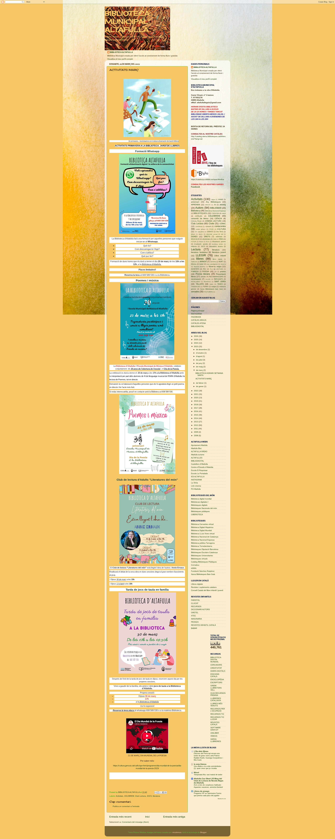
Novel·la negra (215, 267)
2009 (196, 432)
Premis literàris (203, 274)
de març (199, 370)
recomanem (196, 279)
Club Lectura (140, 796)
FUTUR (193, 241)
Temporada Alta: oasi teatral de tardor (208, 775)
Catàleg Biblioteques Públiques (204, 562)
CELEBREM (129, 796)
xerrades (195, 291)
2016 (196, 411)
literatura (156, 796)
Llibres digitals (197, 584)
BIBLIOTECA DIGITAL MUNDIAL (215, 659)
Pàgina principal (197, 311)
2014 (196, 418)
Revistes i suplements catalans (204, 587)
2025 (196, 340)
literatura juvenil (219, 252)
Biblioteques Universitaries (202, 556)
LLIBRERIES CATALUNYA (215, 699)
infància (194, 246)
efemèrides (206, 239)
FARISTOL (195, 600)
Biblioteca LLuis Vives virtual (202, 534)
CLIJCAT (194, 603)
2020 (196, 398)
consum (208, 226)
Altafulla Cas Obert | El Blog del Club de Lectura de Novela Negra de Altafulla (208, 781)
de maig (199, 367)
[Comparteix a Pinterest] (165, 792)
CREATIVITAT (216, 668)
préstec (203, 277)
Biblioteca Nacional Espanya (215, 211)
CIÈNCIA (218, 219)
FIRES (221, 239)
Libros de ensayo (201, 791)
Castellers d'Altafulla (199, 464)
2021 (196, 394)
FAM (214, 239)
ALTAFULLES (196, 458)
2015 (196, 415)
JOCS (149, 796)
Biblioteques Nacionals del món (204, 508)
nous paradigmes (212, 264)
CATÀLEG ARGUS (198, 320)
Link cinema (196, 486)
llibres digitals (217, 259)
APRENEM (195, 205)
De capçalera (199, 231)
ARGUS (207, 205)
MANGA (203, 262)
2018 (196, 405)
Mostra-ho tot (222, 798)
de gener (200, 386)
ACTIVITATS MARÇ (204, 379)
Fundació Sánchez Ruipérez (202, 571)
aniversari (195, 202)
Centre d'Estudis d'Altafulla (202, 467)
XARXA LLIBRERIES (215, 740)
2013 (196, 422)
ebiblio (193, 568)
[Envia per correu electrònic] (155, 792)
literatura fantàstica (199, 252)
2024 (196, 343)
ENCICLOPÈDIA (217, 680)
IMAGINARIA (196, 619)
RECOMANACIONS (216, 277)
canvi (224, 213)
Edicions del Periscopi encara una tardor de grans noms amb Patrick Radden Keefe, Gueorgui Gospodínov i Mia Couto (208, 756)
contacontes (220, 226)
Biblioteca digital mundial (201, 499)
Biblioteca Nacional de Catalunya (204, 537)
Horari (201, 241)
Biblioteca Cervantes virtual (202, 524)
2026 (196, 336)
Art (215, 205)
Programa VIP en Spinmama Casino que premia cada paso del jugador (207, 794)
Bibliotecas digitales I (199, 502)
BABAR (194, 628)
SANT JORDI (220, 282)
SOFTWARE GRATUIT (215, 729)
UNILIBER (214, 733)
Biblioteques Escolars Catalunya (204, 552)
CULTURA (221, 229)
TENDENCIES (195, 286)
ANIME (220, 199)
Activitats (119, 796)
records (207, 279)
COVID (211, 229)
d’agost (199, 356)
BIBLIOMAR (216, 208)
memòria (213, 261)
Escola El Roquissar (199, 470)
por (215, 271)
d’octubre (200, 353)
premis (223, 271)
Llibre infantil (220, 256)
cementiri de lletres (199, 219)
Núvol (196, 772)
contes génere (200, 229)
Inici (147, 816)
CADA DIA (215, 213)
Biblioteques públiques (200, 511)
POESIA (205, 271)
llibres (200, 258)
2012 (196, 425)
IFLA (207, 241)
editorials (219, 237)
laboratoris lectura (216, 246)
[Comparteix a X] (160, 792)
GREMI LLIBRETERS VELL (216, 688)
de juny (199, 363)
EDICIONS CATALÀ (214, 675)
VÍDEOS (213, 736)
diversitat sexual (211, 234)
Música (193, 264)
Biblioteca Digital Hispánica (202, 527)
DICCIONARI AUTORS (200, 609)
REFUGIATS (218, 279)
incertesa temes (217, 244)
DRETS (207, 237)
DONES (194, 237)
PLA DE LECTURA (216, 269)
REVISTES (207, 281)
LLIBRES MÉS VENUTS (216, 705)
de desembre (202, 350)
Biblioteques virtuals (199, 559)
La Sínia (194, 483)
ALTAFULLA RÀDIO (199, 452)
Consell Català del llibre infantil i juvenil (207, 590)
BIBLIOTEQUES (200, 213)
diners (201, 234)
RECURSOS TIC (217, 714)
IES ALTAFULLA (197, 477)
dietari (193, 234)
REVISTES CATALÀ (214, 723)
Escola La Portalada (199, 473)
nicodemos (176, 832)
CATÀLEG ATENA (198, 323)
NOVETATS (195, 269)
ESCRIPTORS (216, 683)
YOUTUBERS (208, 292)
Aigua (213, 199)
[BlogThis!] (158, 792)
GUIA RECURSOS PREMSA (217, 694)
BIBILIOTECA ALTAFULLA (121, 52)
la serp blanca (200, 764)
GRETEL (194, 613)
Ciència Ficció (196, 221)
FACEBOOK (196, 317)
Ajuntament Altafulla (199, 445)
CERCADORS (216, 665)
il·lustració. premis (201, 244)
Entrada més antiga (174, 816)
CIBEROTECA (197, 515)
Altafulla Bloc (196, 448)
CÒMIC (223, 224)
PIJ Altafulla (196, 489)
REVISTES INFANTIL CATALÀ (203, 625)
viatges (213, 287)
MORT (221, 262)
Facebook (195, 187)
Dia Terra (219, 232)
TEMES (220, 284)
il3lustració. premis (219, 242)
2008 (196, 436)
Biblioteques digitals (199, 505)
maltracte (194, 261)
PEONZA (195, 622)
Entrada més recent (120, 816)
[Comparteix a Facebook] (163, 792)
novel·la (223, 264)
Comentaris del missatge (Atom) (135, 822)
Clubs (211, 223)
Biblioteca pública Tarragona (203, 543)
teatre (211, 284)
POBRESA (195, 271)
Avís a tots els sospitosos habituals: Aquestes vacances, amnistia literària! (208, 786)
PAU (204, 269)
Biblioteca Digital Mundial (201, 530)
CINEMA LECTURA (213, 221)
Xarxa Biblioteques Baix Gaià (203, 574)
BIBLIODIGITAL (197, 326)
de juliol (199, 360)
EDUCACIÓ (195, 239)
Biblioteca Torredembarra (201, 546)
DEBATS (210, 232)
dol (222, 234)
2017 (196, 408)
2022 (196, 391)
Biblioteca (195, 210)
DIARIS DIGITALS (217, 671)
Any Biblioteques (213, 202)
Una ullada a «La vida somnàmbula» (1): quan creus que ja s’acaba (207, 767)
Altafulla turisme (197, 455)
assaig (223, 204)
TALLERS (200, 284)
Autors (199, 207)
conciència (198, 226)
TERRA (205, 287)
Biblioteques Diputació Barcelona (204, 549)
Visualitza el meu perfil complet (120, 59)
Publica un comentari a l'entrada (126, 806)
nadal (201, 264)
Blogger (203, 832)
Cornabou (195, 565)
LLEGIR (201, 255)
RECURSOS (196, 606)
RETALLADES (195, 281)
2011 (196, 429)
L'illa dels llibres (201, 751)
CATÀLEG (198, 216)
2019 (196, 401)
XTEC (193, 616)
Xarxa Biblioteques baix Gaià (211, 289)
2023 (196, 347)
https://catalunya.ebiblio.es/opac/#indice (207, 179)
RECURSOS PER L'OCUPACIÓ (217, 710)
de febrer (200, 383)
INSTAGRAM (196, 314)
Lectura (195, 249)
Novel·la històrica (199, 266)
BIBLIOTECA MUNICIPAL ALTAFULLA (127, 21)
